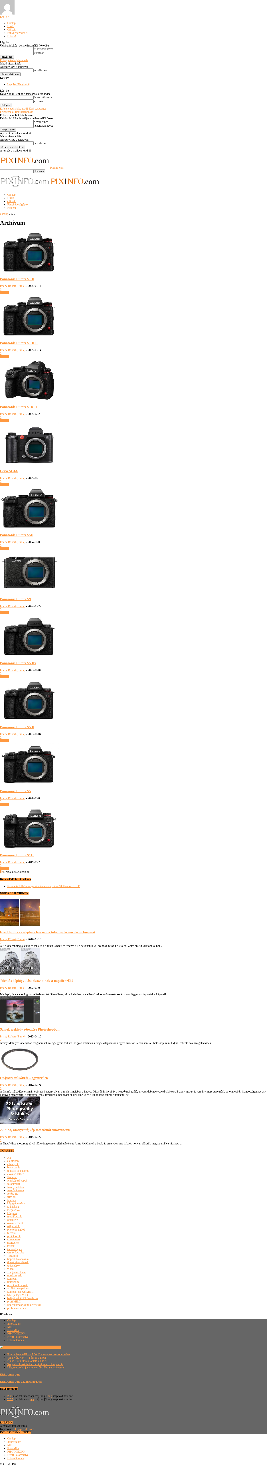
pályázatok (13, 1226)
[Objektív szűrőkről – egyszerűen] (20, 1071)
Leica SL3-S (9, 471)
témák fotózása (15, 1252)
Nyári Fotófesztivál (18, 1336)
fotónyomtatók (15, 1187)
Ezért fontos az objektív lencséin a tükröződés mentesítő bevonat (47, 932)
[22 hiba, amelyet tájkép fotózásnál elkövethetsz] (20, 1122)
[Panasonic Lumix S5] (29, 783)
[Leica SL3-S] (29, 463)
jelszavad (39, 52)
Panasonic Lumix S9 (15, 599)
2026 (10, 1396)
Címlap (11, 23)
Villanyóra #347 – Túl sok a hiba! (26, 1357)
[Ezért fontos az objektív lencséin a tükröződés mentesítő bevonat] (20, 925)
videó (10, 1268)
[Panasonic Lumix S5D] (29, 528)
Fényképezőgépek (17, 32)
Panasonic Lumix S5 (15, 791)
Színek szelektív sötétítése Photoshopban (30, 1029)
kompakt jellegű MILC (20, 1291)
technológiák (14, 1249)
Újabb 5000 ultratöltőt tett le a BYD (27, 1360)
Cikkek (11, 29)
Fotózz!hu (13, 1330)
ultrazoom (13, 1281)
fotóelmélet (13, 1183)
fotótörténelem (15, 1190)
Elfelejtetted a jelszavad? (14, 60)
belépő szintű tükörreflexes (22, 1298)
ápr (32, 1399)
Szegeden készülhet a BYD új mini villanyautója (35, 1364)
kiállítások (13, 1206)
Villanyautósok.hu (50, 1347)
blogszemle (13, 1167)
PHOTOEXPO (16, 1333)
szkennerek (13, 1239)
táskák (11, 1245)
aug (50, 1396)
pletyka (11, 1232)
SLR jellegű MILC (18, 1295)
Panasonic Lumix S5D (16, 535)
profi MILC (14, 1301)
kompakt (12, 1278)
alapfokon (13, 1160)
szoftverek (13, 1242)
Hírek (10, 26)
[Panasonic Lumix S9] (29, 591)
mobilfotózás (14, 1216)
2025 (10, 1399)
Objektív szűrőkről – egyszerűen (24, 1078)
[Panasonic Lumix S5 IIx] (29, 656)
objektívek (13, 1219)
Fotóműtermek (15, 1340)
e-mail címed (41, 70)
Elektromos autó (10, 1374)
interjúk (11, 1200)
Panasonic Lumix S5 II (17, 727)
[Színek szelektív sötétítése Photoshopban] (20, 1022)
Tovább (4, 292)
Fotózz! (11, 36)
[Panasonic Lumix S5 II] (29, 720)
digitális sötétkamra (18, 1170)
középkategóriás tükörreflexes (24, 1304)
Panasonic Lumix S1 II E (19, 343)
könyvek (12, 1213)
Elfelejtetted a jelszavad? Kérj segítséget (23, 108)
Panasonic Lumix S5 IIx (18, 663)
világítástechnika (16, 1272)
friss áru (11, 1196)
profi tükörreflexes (17, 1308)
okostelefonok (15, 1223)
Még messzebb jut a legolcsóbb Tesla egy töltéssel (35, 1367)
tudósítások (13, 1265)
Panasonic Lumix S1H (17, 855)
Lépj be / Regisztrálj (18, 84)
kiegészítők (13, 1209)
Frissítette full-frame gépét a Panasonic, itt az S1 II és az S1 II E (43, 886)
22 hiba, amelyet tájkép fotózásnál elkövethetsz (35, 1130)
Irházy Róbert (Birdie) (12, 285)
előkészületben (15, 1174)
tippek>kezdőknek (18, 1262)
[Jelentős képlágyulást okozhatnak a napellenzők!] (20, 973)
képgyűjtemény (16, 1203)
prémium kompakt (17, 1285)
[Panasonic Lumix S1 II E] (29, 335)
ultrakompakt (14, 1275)
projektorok (14, 1236)
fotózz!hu (12, 1193)
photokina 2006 (16, 1229)
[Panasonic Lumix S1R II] (29, 399)
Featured (12, 1177)
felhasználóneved (43, 49)
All (9, 1157)
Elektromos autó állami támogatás (21, 1381)
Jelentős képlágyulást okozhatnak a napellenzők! (36, 981)
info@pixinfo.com (23, 1429)
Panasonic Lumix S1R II (18, 407)
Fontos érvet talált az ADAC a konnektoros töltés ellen (38, 1354)
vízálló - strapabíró (18, 1288)
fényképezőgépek (17, 1180)
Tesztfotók (13, 1255)
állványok (13, 1164)
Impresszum (14, 1323)
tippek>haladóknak (18, 1259)
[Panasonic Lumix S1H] (29, 848)
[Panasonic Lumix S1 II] (29, 271)
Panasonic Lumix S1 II (17, 279)
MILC (11, 1326)
